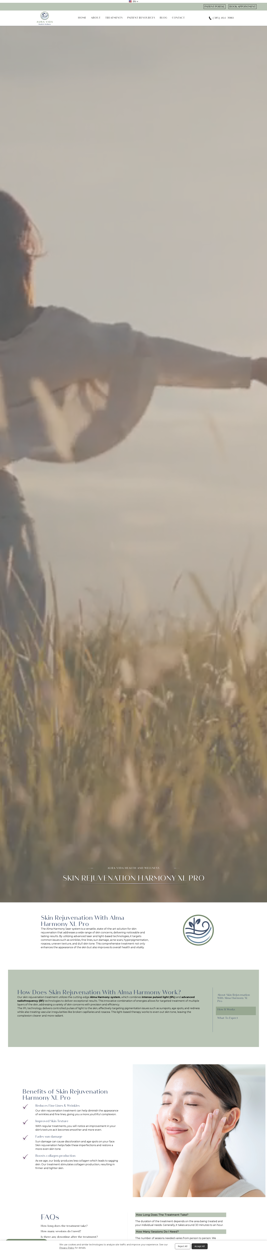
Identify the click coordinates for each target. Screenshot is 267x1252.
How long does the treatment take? (64, 1226)
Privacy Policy (66, 1247)
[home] (44, 18)
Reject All (182, 1246)
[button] (133, 1)
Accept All (200, 1246)
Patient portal (215, 6)
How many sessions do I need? (61, 1231)
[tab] (236, 999)
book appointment (242, 6)
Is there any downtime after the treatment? (69, 1237)
